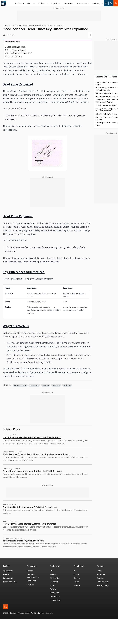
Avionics (53, 589)
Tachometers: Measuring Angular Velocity (23, 540)
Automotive (55, 596)
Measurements (82, 3)
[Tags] (106, 3)
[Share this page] (90, 35)
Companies (54, 3)
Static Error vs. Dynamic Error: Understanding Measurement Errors (36, 454)
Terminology (96, 3)
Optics (52, 585)
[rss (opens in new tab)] (5, 606)
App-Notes (18, 3)
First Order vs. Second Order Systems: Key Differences (29, 523)
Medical (77, 585)
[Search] (110, 3)
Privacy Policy (102, 585)
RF (51, 570)
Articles (29, 3)
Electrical (54, 581)
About (99, 570)
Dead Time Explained (16, 50)
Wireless (30, 584)
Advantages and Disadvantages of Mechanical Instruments (32, 437)
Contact (100, 578)
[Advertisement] (59, 16)
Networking (55, 600)
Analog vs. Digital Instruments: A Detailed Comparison (30, 507)
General (18, 25)
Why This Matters (14, 56)
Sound (76, 581)
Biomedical (54, 592)
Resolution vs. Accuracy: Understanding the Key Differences (32, 471)
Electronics (31, 581)
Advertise (101, 574)
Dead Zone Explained (16, 47)
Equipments (67, 3)
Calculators (41, 3)
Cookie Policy (102, 581)
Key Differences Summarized (19, 53)
